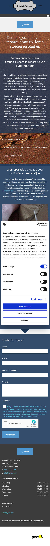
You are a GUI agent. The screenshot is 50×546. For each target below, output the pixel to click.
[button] (25, 24)
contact (32, 128)
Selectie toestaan (25, 313)
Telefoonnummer (9, 370)
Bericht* (5, 382)
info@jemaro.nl (10, 473)
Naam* (4, 346)
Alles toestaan (25, 306)
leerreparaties (8, 191)
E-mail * (5, 358)
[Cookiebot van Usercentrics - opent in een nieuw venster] (36, 224)
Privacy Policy (7, 512)
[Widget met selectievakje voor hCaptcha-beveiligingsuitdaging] (20, 423)
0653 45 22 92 (10, 469)
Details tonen (36, 299)
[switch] (43, 274)
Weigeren (25, 320)
